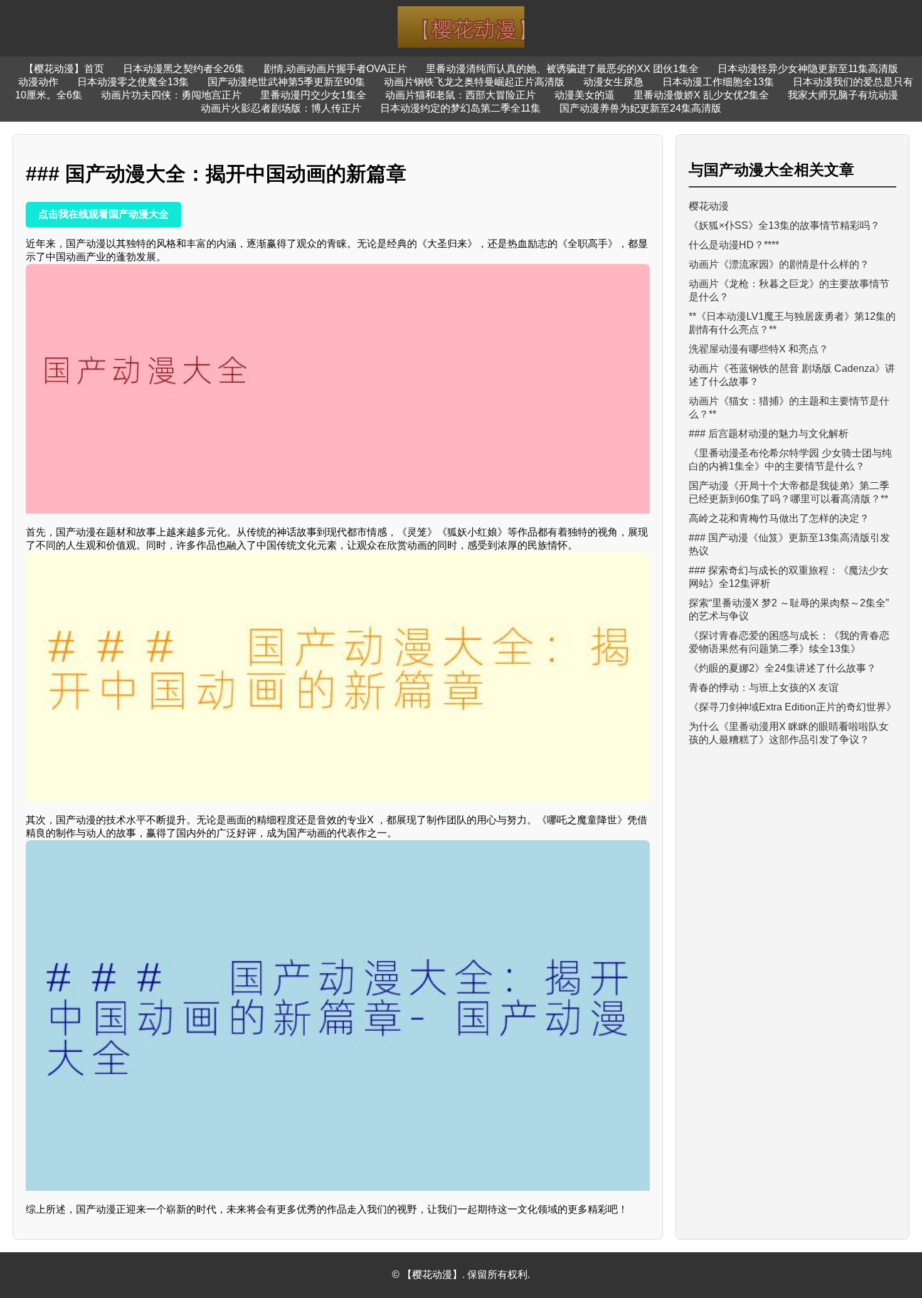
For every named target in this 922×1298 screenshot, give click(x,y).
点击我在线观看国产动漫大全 (103, 214)
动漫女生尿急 (613, 82)
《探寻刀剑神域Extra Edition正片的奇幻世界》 (792, 707)
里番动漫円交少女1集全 (313, 95)
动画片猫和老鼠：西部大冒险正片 (460, 95)
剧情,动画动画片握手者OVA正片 (335, 68)
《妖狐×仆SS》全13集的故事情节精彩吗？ (784, 225)
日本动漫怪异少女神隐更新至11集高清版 (808, 68)
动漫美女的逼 (584, 95)
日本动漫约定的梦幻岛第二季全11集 (460, 108)
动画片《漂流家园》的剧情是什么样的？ (779, 264)
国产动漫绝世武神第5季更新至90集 (286, 82)
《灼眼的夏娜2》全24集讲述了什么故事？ (782, 668)
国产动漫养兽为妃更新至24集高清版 (640, 108)
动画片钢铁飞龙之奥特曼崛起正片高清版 (474, 82)
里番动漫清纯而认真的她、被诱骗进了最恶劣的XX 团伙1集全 (562, 68)
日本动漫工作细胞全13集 (718, 82)
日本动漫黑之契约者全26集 (184, 68)
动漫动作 (38, 82)
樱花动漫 (709, 206)
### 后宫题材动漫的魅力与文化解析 (769, 433)
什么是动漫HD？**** (734, 245)
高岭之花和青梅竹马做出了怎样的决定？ (779, 518)
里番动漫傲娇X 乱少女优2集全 (701, 95)
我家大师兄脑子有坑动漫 (843, 95)
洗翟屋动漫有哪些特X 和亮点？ (759, 349)
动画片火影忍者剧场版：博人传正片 (281, 108)
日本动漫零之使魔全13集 (133, 82)
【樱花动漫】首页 (64, 68)
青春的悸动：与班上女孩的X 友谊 (764, 687)
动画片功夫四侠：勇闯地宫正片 (171, 95)
